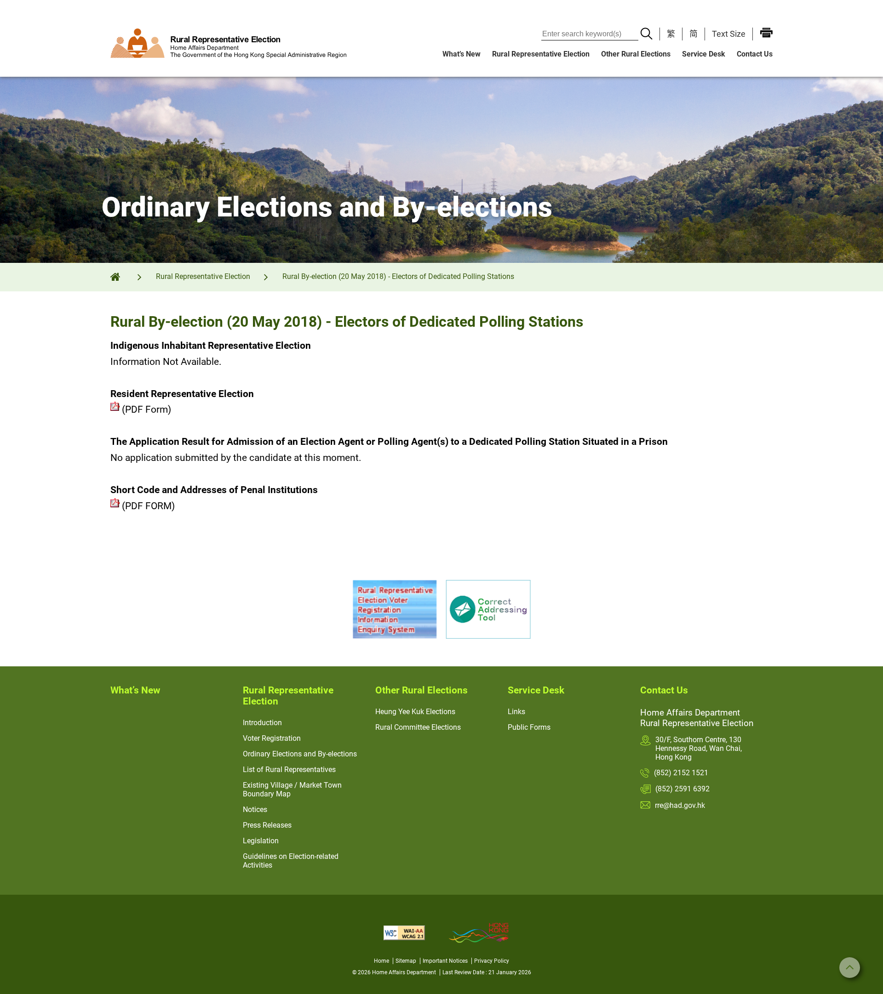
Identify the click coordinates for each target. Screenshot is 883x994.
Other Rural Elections (636, 54)
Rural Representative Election (541, 54)
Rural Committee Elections (418, 727)
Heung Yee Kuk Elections (415, 711)
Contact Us (755, 54)
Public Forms (529, 727)
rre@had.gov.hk (680, 805)
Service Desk (703, 54)
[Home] (121, 276)
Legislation (261, 840)
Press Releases (267, 825)
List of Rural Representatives (289, 769)
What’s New (461, 54)
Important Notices (445, 961)
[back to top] (849, 967)
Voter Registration (272, 738)
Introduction (262, 722)
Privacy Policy (491, 961)
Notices (255, 809)
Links (516, 711)
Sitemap (406, 961)
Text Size (728, 34)
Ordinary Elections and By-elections (300, 754)
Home (381, 961)
